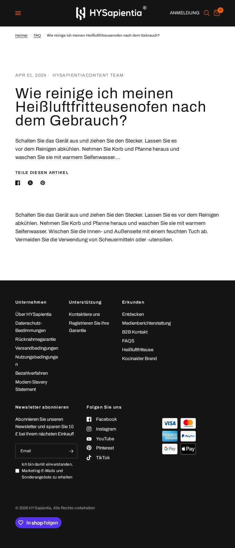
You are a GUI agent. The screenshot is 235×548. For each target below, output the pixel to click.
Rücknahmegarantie (35, 339)
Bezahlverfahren (31, 373)
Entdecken (133, 314)
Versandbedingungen (36, 348)
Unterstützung (85, 302)
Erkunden (133, 302)
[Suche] (207, 13)
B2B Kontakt (134, 332)
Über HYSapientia (33, 314)
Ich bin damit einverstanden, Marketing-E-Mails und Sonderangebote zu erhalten (47, 470)
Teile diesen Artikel (42, 173)
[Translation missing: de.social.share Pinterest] (44, 182)
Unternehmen (31, 302)
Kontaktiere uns (84, 314)
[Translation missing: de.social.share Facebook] (19, 182)
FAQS (128, 340)
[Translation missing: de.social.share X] (31, 182)
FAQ (37, 35)
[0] (216, 13)
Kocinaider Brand (139, 358)
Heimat (21, 35)
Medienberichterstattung (146, 323)
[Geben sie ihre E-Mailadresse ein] (71, 451)
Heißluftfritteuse (137, 349)
